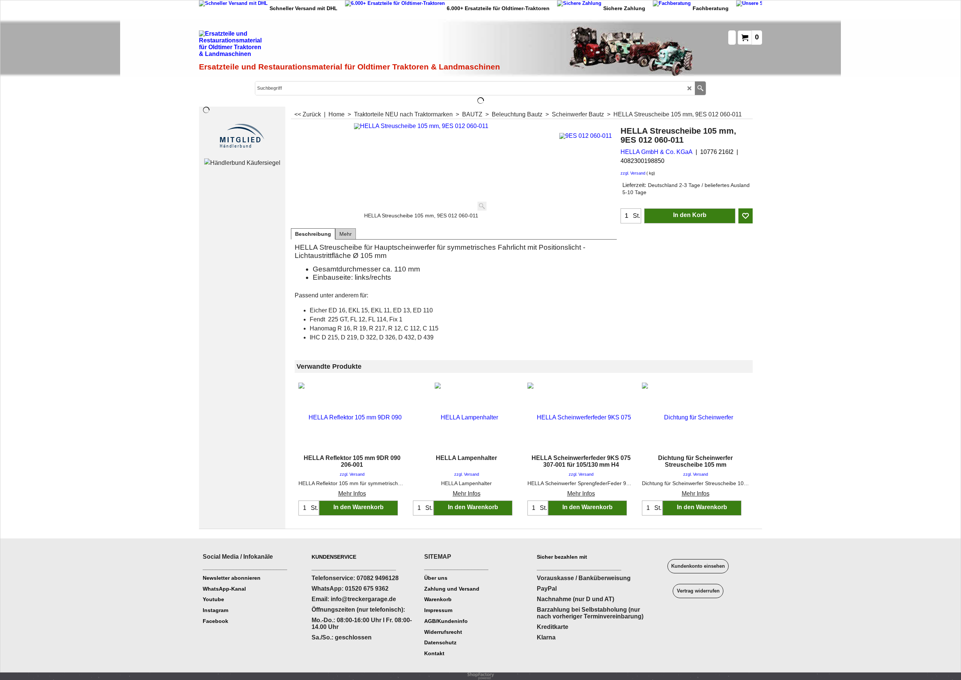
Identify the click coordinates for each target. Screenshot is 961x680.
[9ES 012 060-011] (585, 135)
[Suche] (700, 88)
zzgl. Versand (633, 173)
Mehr (345, 234)
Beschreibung (313, 234)
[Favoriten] (745, 216)
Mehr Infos (352, 493)
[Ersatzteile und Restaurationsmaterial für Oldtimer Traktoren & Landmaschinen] (283, 45)
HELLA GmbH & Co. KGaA (657, 152)
